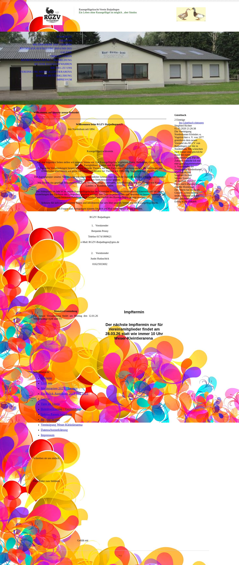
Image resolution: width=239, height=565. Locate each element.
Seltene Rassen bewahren (53, 64)
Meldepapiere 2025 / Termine (52, 44)
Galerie (66, 52)
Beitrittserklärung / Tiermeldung (46, 60)
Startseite (64, 36)
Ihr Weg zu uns (61, 67)
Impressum (64, 79)
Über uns (65, 40)
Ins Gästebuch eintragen (191, 122)
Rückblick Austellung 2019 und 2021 (46, 48)
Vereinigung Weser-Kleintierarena (46, 71)
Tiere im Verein (61, 56)
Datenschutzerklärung (54, 75)
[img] (52, 15)
